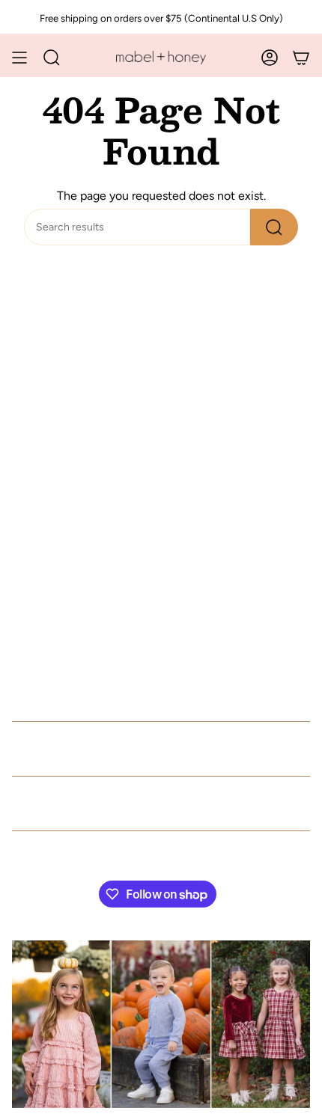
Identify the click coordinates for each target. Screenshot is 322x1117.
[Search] (274, 227)
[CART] (301, 57)
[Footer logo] (161, 1024)
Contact (44, 803)
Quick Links (62, 749)
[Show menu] (19, 57)
